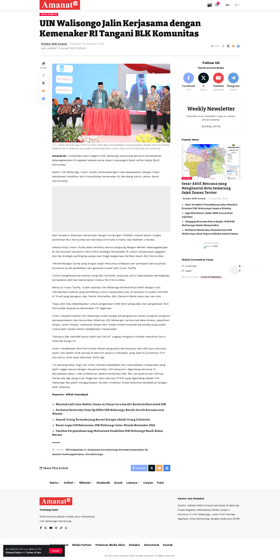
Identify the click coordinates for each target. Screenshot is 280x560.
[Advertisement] (111, 209)
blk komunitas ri (76, 449)
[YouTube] (51, 528)
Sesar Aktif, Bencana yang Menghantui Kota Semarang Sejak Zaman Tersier (206, 188)
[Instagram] (56, 528)
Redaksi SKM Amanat (54, 43)
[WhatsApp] (66, 528)
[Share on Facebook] (223, 46)
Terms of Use (33, 552)
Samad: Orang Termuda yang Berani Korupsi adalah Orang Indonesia (103, 419)
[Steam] (61, 528)
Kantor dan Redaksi (191, 498)
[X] (204, 82)
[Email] (233, 46)
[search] (221, 4)
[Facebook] (189, 82)
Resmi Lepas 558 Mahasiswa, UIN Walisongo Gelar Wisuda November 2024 (105, 425)
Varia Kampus (49, 14)
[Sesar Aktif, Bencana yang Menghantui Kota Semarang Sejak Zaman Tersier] (211, 162)
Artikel (187, 178)
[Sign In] (210, 5)
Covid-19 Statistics (211, 277)
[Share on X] (228, 46)
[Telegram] (233, 82)
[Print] (238, 46)
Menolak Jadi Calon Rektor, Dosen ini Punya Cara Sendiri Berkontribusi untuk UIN (111, 404)
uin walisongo (94, 454)
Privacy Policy (13, 552)
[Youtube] (218, 82)
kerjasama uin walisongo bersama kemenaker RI (118, 449)
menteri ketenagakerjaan (68, 454)
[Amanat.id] (60, 5)
